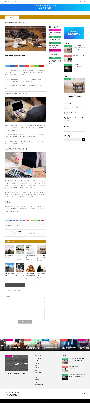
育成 (12, 225)
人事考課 (37, 363)
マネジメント (38, 358)
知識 (36, 370)
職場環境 (37, 379)
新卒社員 (12, 17)
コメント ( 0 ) (15, 284)
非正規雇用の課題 (39, 384)
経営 (36, 375)
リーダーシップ (38, 360)
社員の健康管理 (38, 372)
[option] (9, 345)
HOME (41, 12)
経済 (36, 377)
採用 (36, 365)
